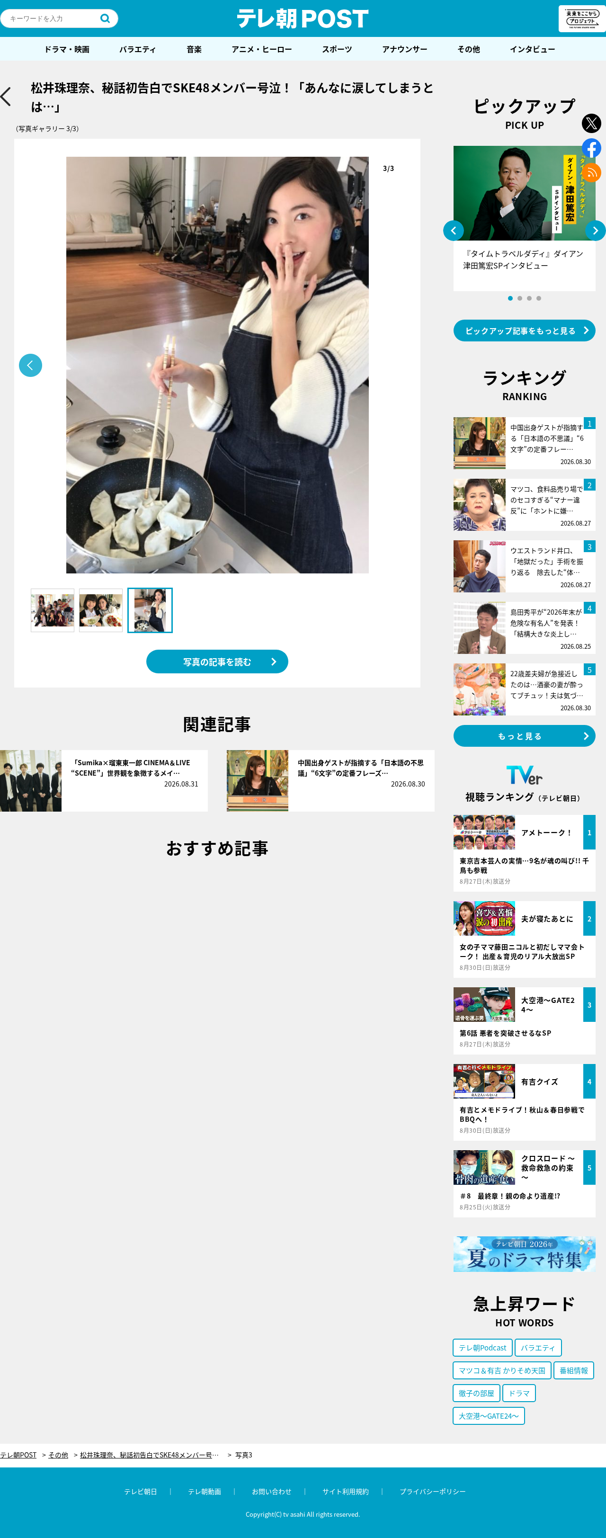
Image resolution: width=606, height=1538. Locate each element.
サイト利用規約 (345, 1491)
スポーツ (337, 48)
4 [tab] (538, 298)
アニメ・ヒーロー (262, 48)
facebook (591, 148)
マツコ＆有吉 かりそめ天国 (502, 1370)
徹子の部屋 (476, 1393)
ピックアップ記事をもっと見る (520, 330)
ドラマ (519, 1393)
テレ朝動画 (204, 1491)
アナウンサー (405, 48)
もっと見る (521, 736)
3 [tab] (529, 298)
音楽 (194, 48)
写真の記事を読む (217, 661)
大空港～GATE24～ (489, 1416)
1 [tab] (510, 298)
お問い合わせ (272, 1491)
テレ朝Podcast (483, 1347)
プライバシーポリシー (433, 1491)
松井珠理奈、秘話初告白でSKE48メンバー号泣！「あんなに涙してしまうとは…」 (156, 1455)
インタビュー (532, 48)
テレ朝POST (303, 18)
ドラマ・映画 (66, 48)
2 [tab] (519, 298)
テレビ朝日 (140, 1491)
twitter (591, 123)
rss (591, 172)
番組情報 (574, 1370)
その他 (468, 48)
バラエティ (138, 48)
